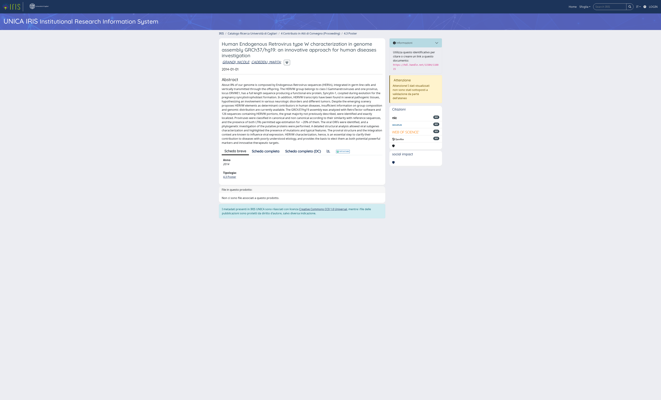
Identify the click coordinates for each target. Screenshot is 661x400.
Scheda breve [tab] (235, 151)
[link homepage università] (39, 6)
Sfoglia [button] (583, 7)
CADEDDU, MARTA (266, 62)
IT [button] (637, 7)
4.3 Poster (350, 33)
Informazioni (404, 42)
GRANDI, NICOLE (235, 62)
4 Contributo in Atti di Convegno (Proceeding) (310, 33)
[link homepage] (12, 6)
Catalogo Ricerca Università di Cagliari (252, 33)
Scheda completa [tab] (265, 151)
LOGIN (653, 7)
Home (573, 7)
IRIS (221, 33)
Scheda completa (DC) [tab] (303, 151)
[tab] (328, 151)
